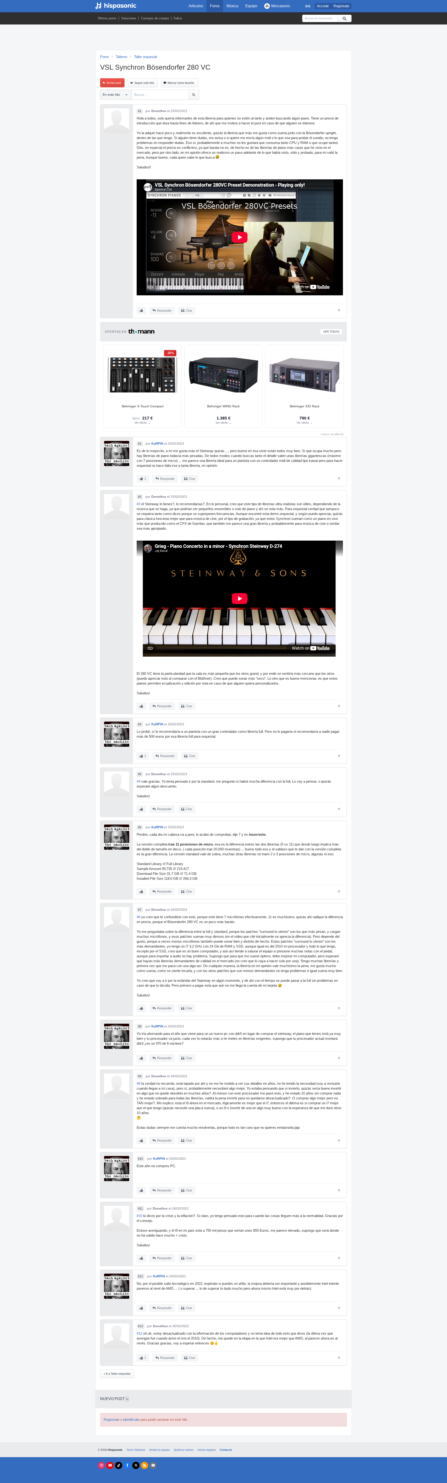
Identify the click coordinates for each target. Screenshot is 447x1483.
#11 (140, 1208)
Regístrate (341, 6)
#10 (140, 1158)
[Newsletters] (153, 1465)
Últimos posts (107, 18)
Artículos (196, 6)
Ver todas (331, 331)
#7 (139, 909)
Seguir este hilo (144, 83)
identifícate (131, 1420)
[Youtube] (110, 1465)
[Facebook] (127, 1465)
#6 (139, 827)
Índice (178, 18)
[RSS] (144, 1465)
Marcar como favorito (181, 83)
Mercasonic (280, 6)
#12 (140, 1276)
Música (232, 6)
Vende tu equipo (159, 1450)
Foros (215, 6)
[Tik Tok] (118, 1465)
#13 (140, 1326)
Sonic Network (136, 1450)
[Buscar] (344, 18)
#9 (139, 1076)
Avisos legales (206, 1450)
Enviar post (114, 83)
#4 (139, 724)
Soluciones (128, 18)
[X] (135, 1465)
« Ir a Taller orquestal (117, 1373)
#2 (139, 443)
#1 (139, 111)
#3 (139, 496)
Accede (323, 6)
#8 (139, 1026)
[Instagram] (101, 1465)
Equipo (251, 6)
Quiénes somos (183, 1450)
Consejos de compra (155, 18)
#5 (139, 774)
